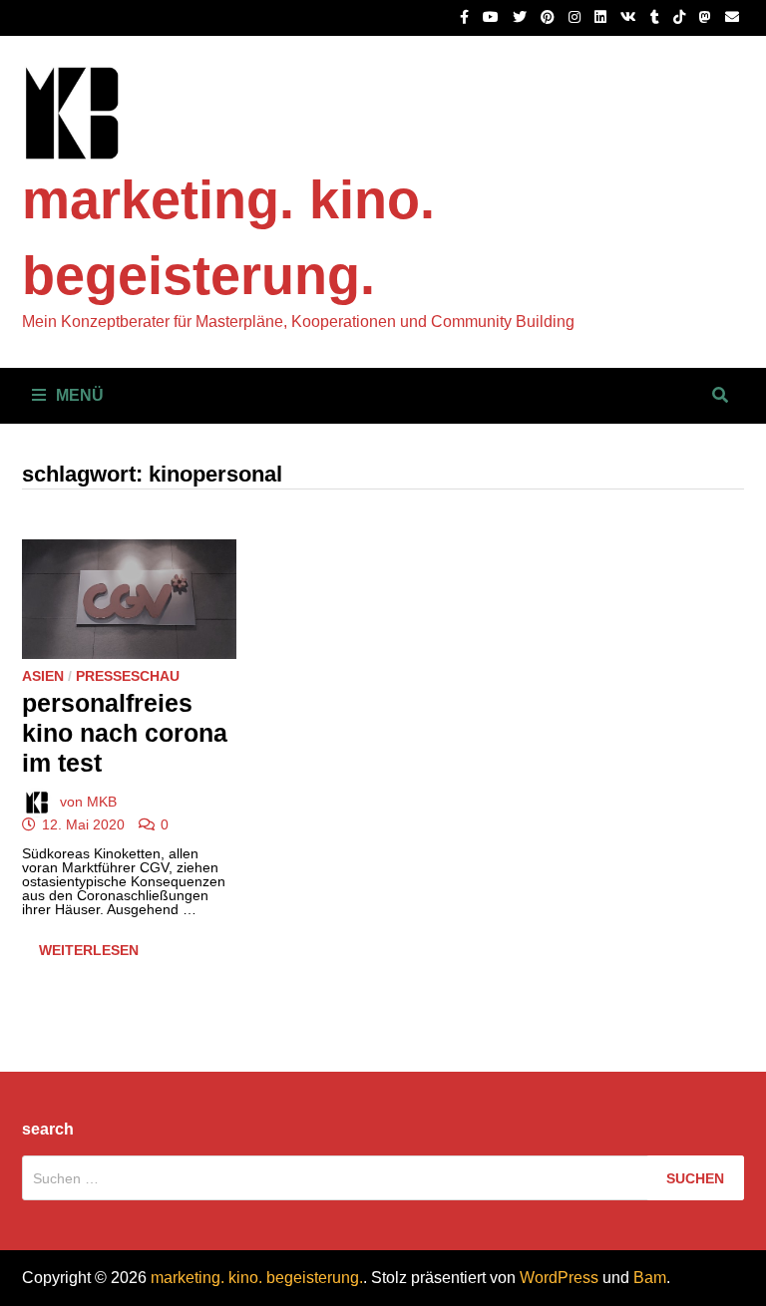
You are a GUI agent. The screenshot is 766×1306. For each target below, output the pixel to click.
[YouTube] (493, 17)
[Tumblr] (656, 17)
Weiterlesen (97, 953)
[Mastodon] (707, 17)
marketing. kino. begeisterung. (257, 1277)
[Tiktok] (681, 17)
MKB (102, 802)
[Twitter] (522, 17)
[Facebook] (466, 17)
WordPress (559, 1277)
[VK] (630, 17)
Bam (649, 1277)
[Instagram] (576, 17)
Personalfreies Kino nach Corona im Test (124, 733)
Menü (80, 395)
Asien (43, 676)
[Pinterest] (550, 17)
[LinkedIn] (602, 17)
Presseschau (128, 676)
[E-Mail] (732, 17)
